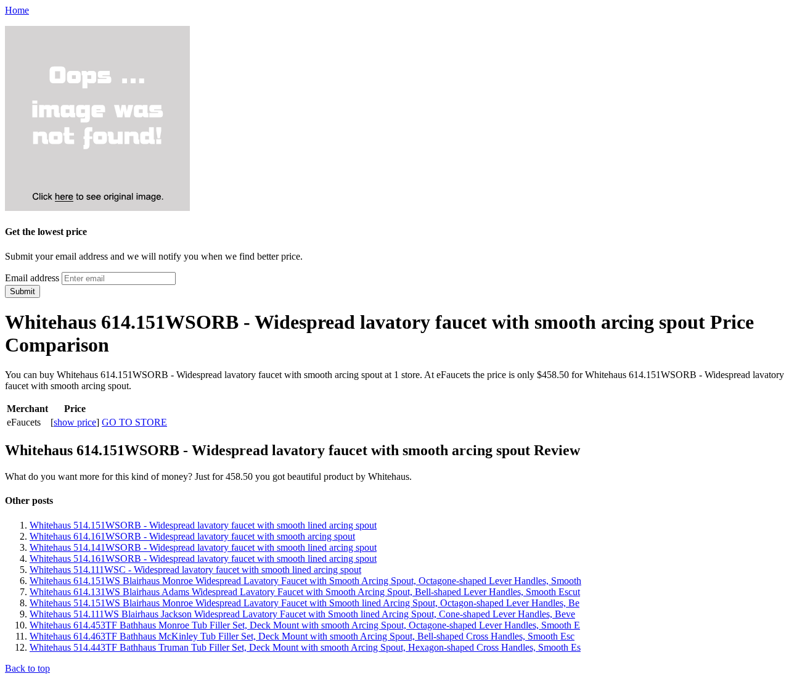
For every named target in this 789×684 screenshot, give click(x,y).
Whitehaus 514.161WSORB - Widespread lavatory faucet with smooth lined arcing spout (203, 558)
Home (17, 10)
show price (75, 422)
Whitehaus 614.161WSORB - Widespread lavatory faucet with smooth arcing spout (192, 536)
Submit (22, 291)
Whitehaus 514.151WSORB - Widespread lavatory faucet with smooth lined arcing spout (203, 525)
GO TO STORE (134, 422)
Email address (32, 278)
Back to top (27, 668)
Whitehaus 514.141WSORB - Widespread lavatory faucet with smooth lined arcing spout (203, 547)
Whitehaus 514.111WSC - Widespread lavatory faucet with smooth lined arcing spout (195, 569)
